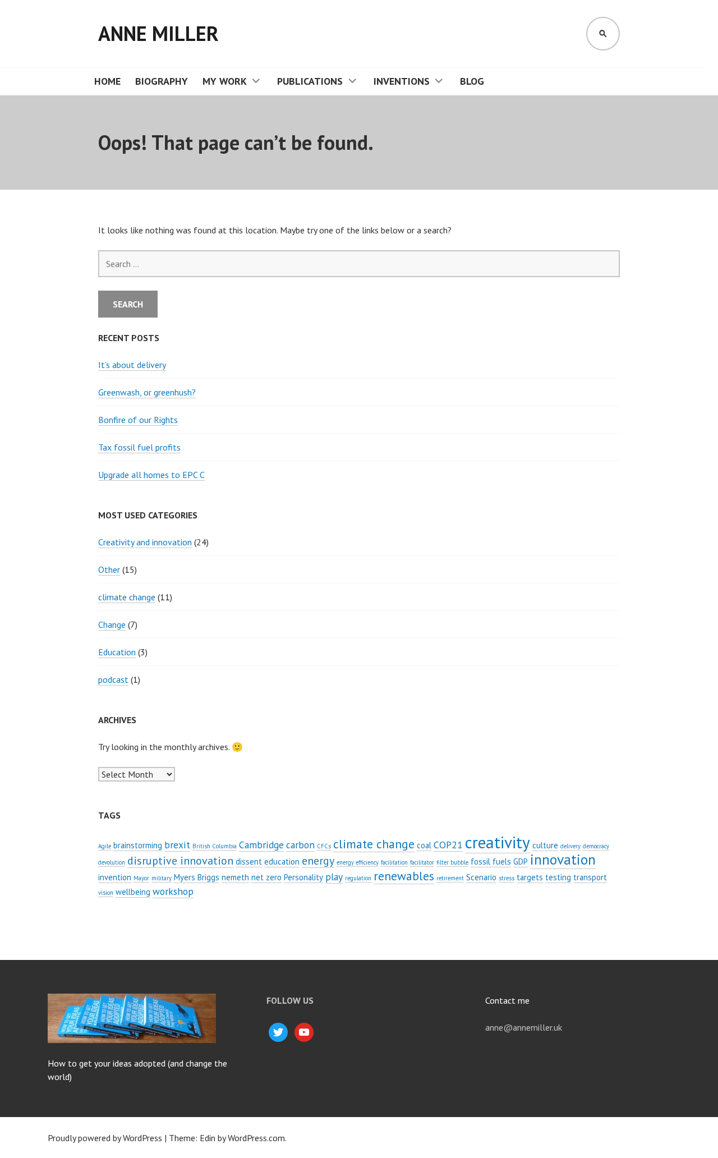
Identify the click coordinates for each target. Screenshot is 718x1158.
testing (558, 877)
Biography (161, 81)
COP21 (448, 844)
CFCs (324, 846)
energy (318, 860)
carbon (300, 844)
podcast (113, 679)
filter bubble (452, 862)
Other (109, 569)
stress (506, 878)
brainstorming (137, 845)
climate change (126, 597)
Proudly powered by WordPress (105, 1137)
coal (424, 845)
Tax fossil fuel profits (139, 447)
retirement (450, 878)
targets (530, 877)
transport (590, 877)
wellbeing (133, 891)
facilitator (422, 862)
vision (105, 893)
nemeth (235, 877)
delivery (570, 846)
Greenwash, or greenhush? (147, 392)
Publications (310, 81)
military (161, 878)
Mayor (141, 878)
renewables (404, 876)
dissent (249, 861)
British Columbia (214, 846)
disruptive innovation (180, 860)
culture (545, 845)
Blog (472, 81)
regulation (358, 878)
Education (117, 652)
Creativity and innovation (145, 542)
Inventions (402, 81)
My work (224, 81)
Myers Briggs (196, 877)
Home (107, 81)
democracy (596, 846)
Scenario (481, 877)
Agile (104, 846)
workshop (173, 891)
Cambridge (261, 844)
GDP (520, 861)
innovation (563, 859)
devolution (111, 862)
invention (114, 877)
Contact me (507, 1000)
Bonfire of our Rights (138, 419)
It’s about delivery (132, 364)
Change (112, 624)
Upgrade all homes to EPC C (151, 474)
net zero (266, 877)
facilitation (394, 862)
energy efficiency (358, 862)
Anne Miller (158, 33)
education (282, 861)
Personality (303, 877)
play (334, 876)
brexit (177, 844)
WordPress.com (256, 1137)
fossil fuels (491, 861)
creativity (497, 842)
